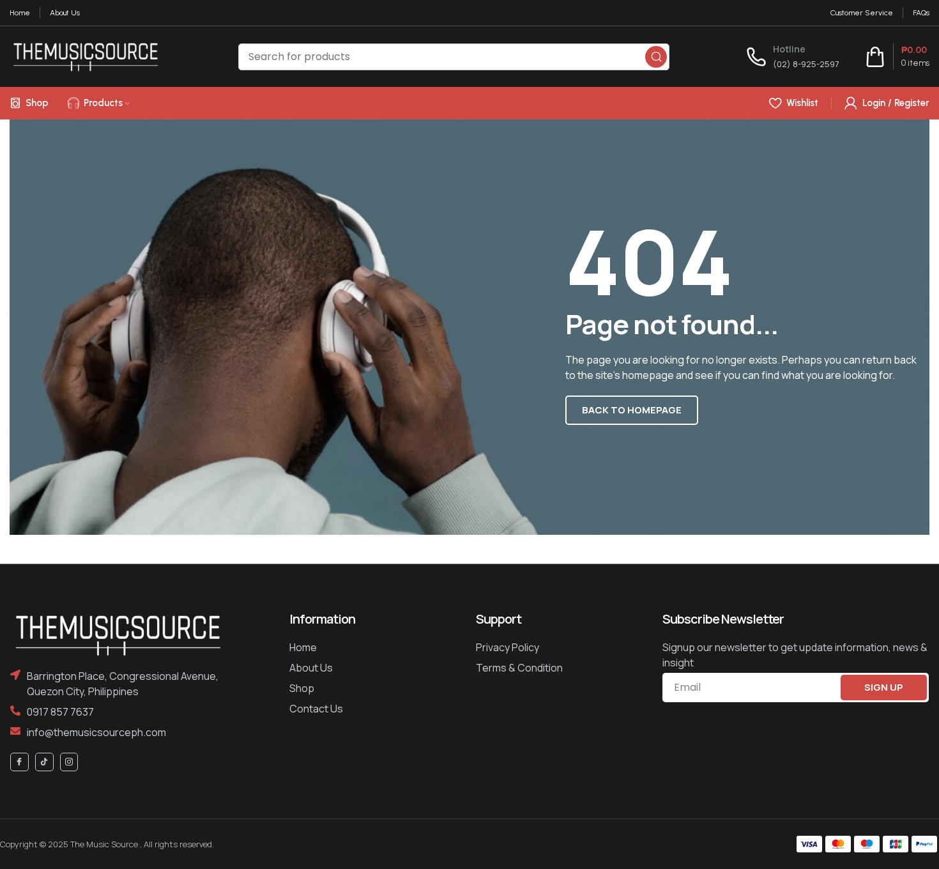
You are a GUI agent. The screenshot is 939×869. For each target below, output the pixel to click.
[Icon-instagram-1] (69, 762)
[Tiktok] (44, 762)
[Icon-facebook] (19, 762)
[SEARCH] (656, 57)
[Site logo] (86, 56)
